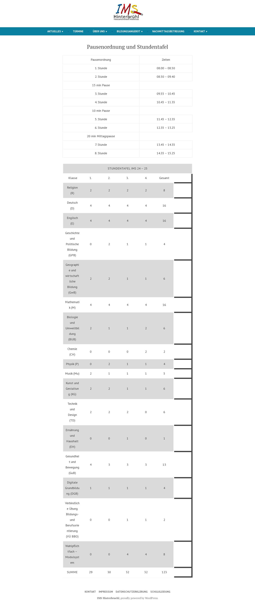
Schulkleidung (160, 591)
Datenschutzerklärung (132, 591)
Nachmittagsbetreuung (168, 31)
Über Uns (99, 31)
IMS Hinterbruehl (108, 598)
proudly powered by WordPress (139, 598)
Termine (78, 31)
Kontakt (199, 31)
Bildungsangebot (128, 31)
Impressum (106, 591)
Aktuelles (54, 31)
